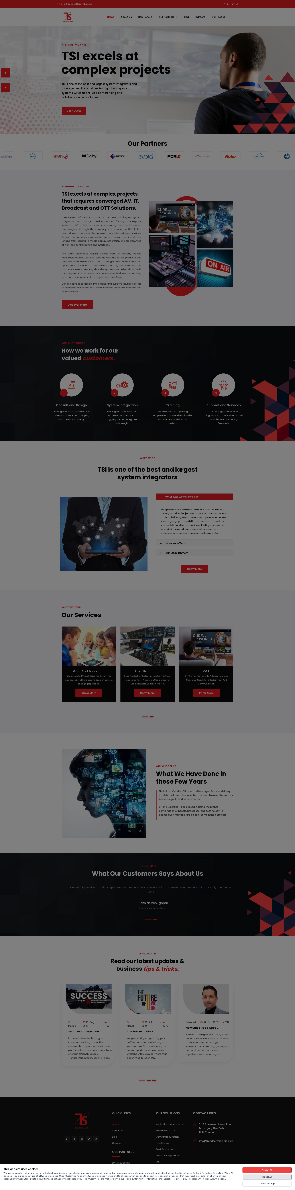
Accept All (267, 1169)
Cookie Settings (267, 1183)
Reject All (267, 1176)
